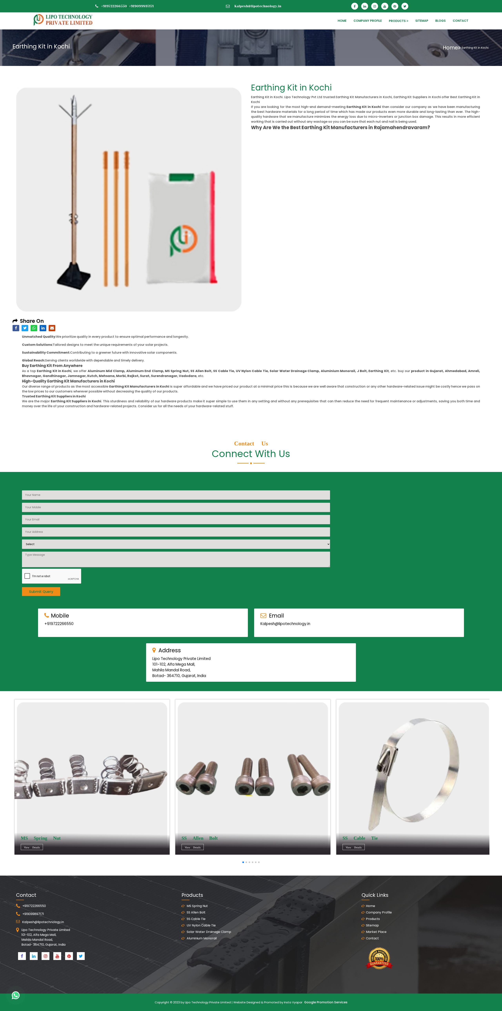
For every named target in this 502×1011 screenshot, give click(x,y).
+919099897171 (141, 6)
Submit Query (41, 591)
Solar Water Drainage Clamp (208, 932)
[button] (243, 862)
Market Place (376, 932)
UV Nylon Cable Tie (201, 925)
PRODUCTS (397, 21)
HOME (342, 21)
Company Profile (368, 21)
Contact (372, 938)
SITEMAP (421, 21)
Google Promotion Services (325, 1002)
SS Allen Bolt (196, 912)
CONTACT (460, 21)
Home (450, 47)
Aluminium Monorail (201, 938)
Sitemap (372, 925)
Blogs (440, 21)
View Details (32, 847)
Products (373, 919)
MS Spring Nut (197, 906)
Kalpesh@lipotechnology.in (257, 6)
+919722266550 (114, 6)
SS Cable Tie (196, 919)
